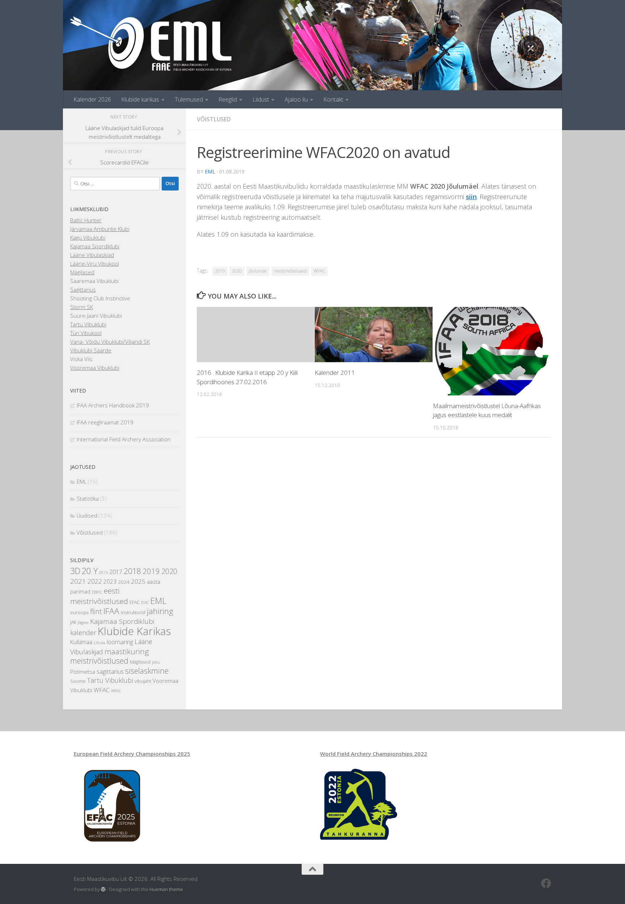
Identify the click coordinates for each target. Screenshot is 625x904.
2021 (78, 581)
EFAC (134, 602)
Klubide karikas (140, 99)
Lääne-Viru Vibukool (94, 263)
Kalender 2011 (335, 372)
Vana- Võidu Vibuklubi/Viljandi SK (110, 341)
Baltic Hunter (86, 220)
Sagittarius (83, 289)
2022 (95, 581)
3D (75, 571)
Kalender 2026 (92, 99)
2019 (220, 271)
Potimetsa (82, 671)
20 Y (90, 571)
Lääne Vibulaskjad (92, 254)
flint (96, 611)
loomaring (120, 642)
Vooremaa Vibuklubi (94, 367)
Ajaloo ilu (296, 99)
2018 (132, 571)
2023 (109, 582)
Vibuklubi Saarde (90, 350)
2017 (115, 572)
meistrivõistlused (290, 271)
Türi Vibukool (86, 333)
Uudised (87, 515)
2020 (237, 271)
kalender (83, 632)
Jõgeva (83, 622)
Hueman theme (166, 889)
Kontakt (333, 99)
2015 (103, 572)
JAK (73, 622)
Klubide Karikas (134, 631)
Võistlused (214, 119)
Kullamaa (81, 642)
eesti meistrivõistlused (99, 596)
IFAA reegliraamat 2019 (105, 422)
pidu (156, 662)
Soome (78, 681)
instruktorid (133, 612)
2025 (138, 581)
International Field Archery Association (124, 439)
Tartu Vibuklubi (88, 324)
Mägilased (82, 272)
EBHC (97, 592)
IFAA (111, 611)
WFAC (319, 271)
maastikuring (127, 651)
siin (471, 196)
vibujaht (143, 681)
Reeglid (227, 99)
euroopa (79, 612)
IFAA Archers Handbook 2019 (113, 405)
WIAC (116, 690)
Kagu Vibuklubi (87, 237)
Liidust (260, 99)
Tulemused (189, 99)
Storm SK (81, 306)
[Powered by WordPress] (103, 889)
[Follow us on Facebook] (546, 883)
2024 (123, 582)
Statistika (88, 498)
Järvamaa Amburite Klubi (99, 228)
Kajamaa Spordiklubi (94, 246)
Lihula (99, 642)
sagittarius (110, 671)
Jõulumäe (258, 271)
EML (210, 171)
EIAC (145, 602)
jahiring (160, 611)
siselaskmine (147, 670)
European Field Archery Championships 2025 (132, 753)
